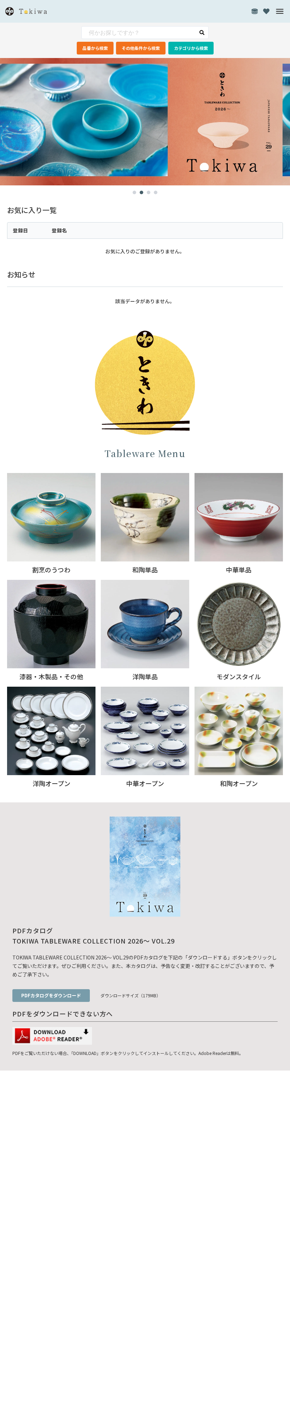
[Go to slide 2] (141, 192)
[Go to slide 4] (155, 192)
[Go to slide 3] (148, 192)
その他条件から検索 (141, 48)
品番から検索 (95, 48)
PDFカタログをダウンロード (51, 995)
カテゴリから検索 (191, 48)
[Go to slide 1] (134, 192)
